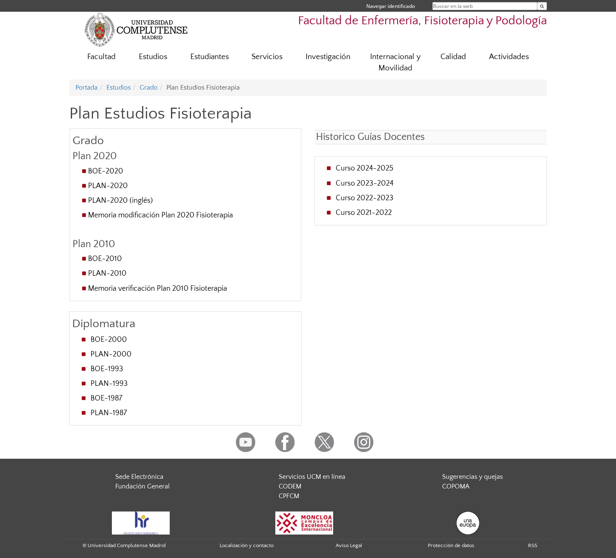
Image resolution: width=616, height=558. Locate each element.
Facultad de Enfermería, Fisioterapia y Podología (422, 20)
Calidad (453, 56)
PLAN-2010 (107, 273)
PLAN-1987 (109, 413)
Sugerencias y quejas (472, 476)
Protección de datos (451, 545)
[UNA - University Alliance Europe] (467, 523)
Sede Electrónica (139, 476)
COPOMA (455, 486)
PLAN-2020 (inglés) (120, 200)
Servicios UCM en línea (312, 476)
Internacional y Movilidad (395, 62)
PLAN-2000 (111, 354)
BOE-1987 (106, 398)
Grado (149, 87)
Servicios (266, 56)
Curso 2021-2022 (364, 213)
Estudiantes (209, 56)
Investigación (327, 56)
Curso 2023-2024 (364, 183)
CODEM (290, 486)
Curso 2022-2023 (364, 198)
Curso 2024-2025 (364, 168)
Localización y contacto (247, 545)
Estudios (153, 56)
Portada (86, 87)
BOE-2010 (105, 259)
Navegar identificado (390, 6)
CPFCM (289, 496)
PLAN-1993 (109, 384)
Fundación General (142, 486)
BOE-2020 (105, 171)
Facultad (101, 56)
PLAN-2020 (108, 186)
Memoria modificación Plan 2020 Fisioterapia (160, 215)
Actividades (509, 56)
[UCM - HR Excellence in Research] (141, 523)
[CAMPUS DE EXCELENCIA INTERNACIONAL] (304, 523)
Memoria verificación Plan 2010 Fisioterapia (157, 288)
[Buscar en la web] (542, 6)
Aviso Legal (349, 545)
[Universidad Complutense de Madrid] (136, 29)
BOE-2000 (109, 340)
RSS (532, 545)
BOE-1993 (107, 369)
